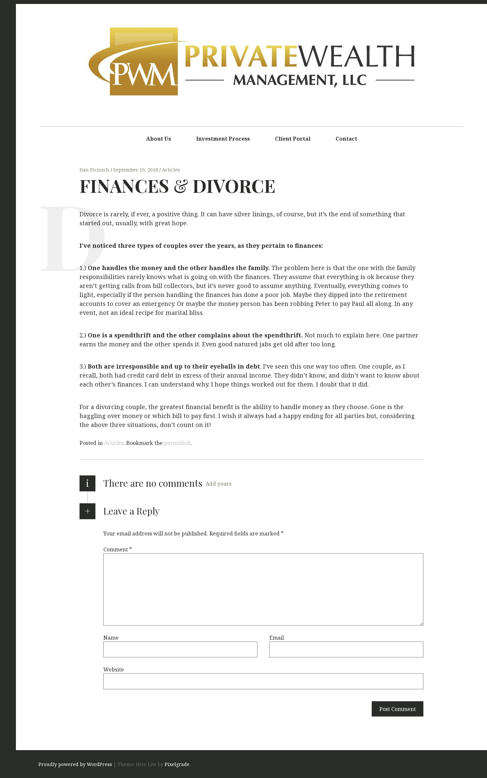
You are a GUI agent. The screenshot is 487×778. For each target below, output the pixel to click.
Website (113, 669)
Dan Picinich (95, 170)
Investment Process (223, 138)
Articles (171, 170)
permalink (177, 443)
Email (276, 637)
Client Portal (292, 138)
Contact (346, 138)
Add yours (219, 483)
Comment (117, 549)
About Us (158, 138)
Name (111, 637)
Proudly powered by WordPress (75, 764)
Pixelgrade (177, 764)
